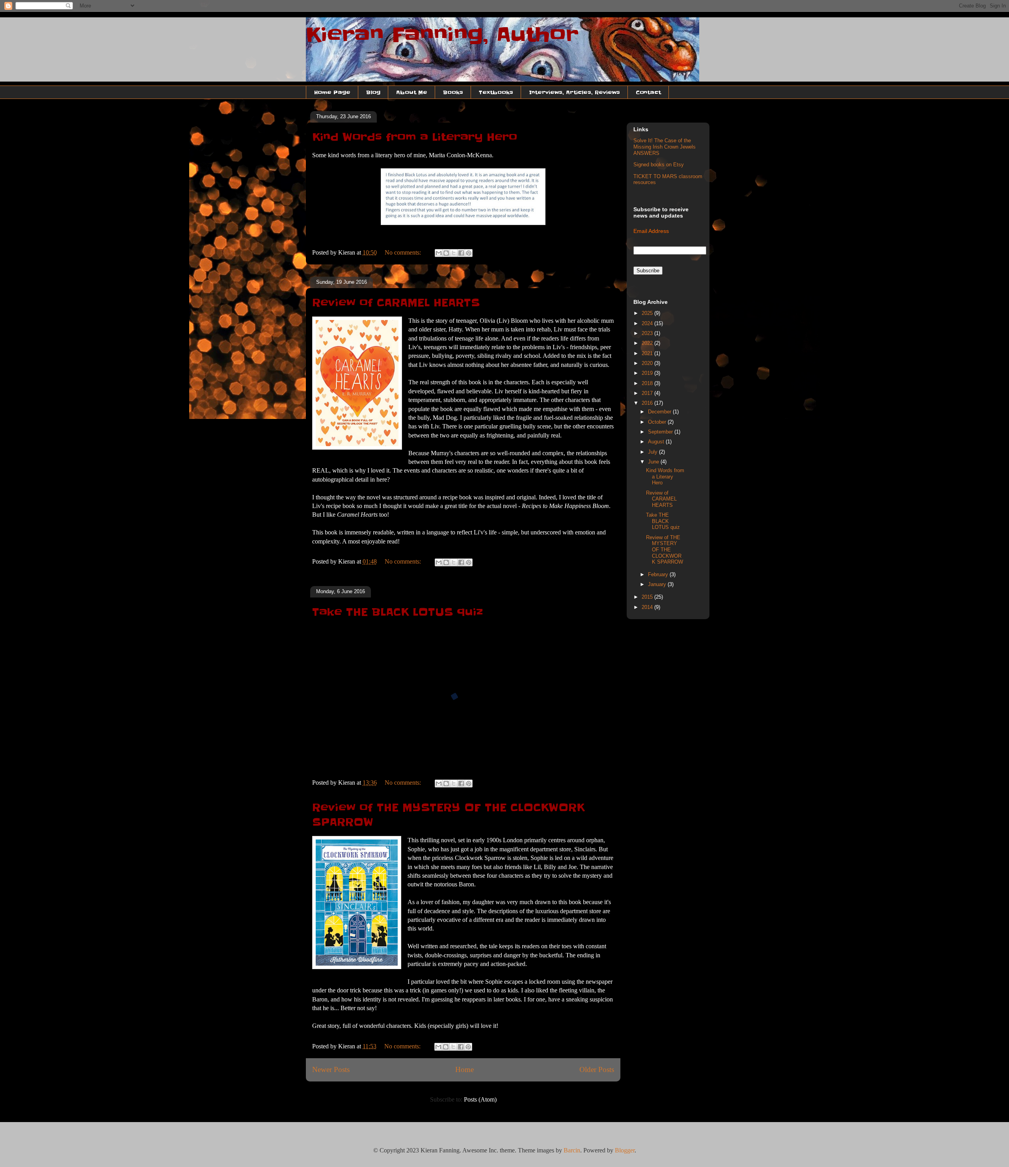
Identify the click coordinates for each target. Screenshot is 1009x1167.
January (658, 584)
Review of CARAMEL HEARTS (396, 303)
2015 (648, 597)
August (657, 442)
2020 (648, 363)
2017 (648, 393)
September (661, 432)
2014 (648, 607)
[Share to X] (454, 253)
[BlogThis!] (446, 253)
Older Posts (596, 1069)
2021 (648, 353)
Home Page (332, 92)
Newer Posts (331, 1069)
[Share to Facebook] (461, 253)
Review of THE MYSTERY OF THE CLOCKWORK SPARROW (664, 549)
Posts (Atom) (480, 1099)
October (658, 422)
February (659, 574)
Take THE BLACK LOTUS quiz (397, 612)
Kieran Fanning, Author (442, 34)
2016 (648, 403)
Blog (373, 92)
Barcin (572, 1150)
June (654, 462)
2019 (648, 373)
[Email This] (439, 253)
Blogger (625, 1150)
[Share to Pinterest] (469, 253)
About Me (411, 92)
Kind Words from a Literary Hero (414, 137)
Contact (648, 92)
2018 (648, 383)
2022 (648, 343)
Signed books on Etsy (658, 165)
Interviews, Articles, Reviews (574, 92)
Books (453, 92)
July (653, 452)
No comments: (404, 252)
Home (464, 1069)
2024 (648, 323)
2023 (648, 333)
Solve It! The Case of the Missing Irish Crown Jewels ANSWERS (664, 147)
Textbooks (496, 92)
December (660, 412)
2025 (648, 313)
